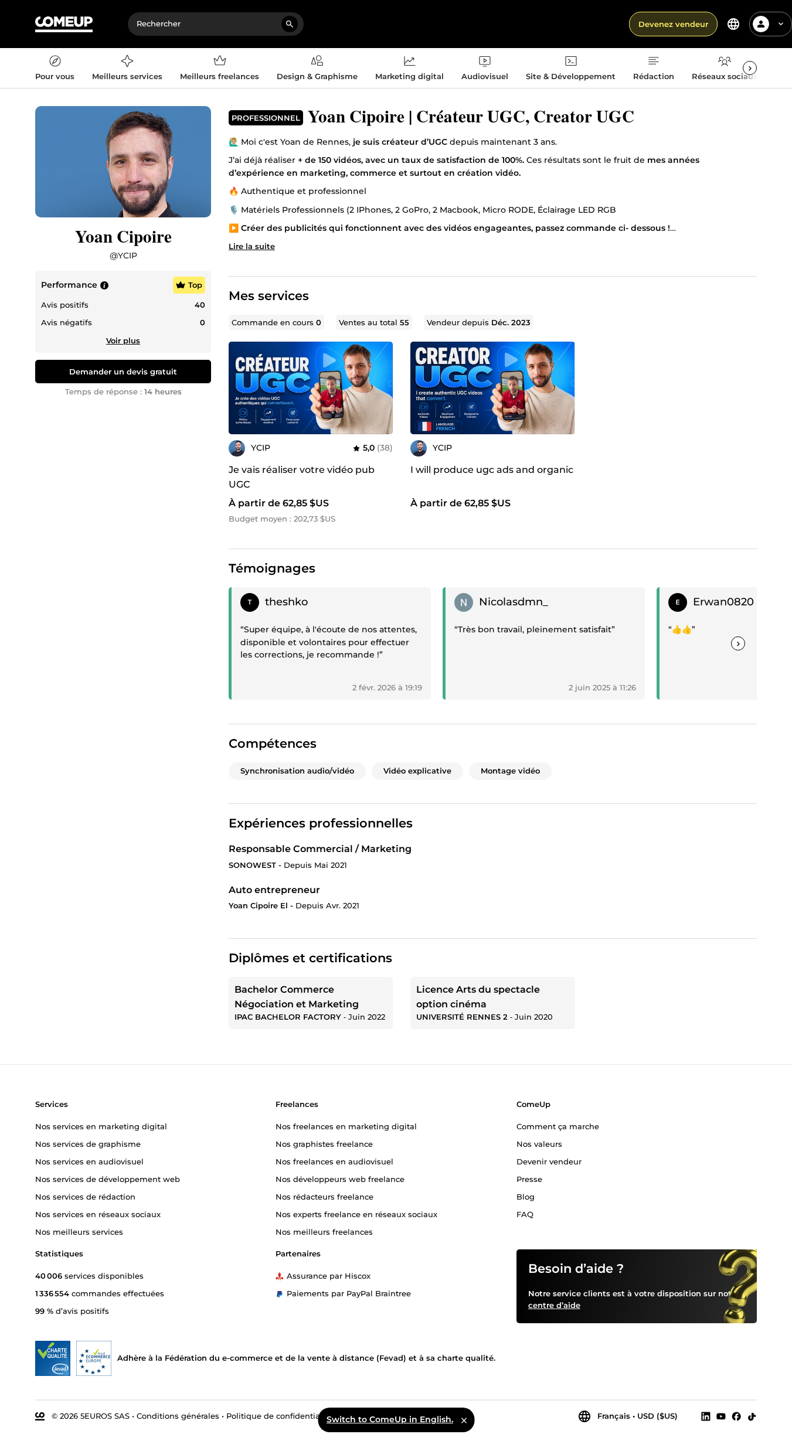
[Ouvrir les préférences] (733, 24)
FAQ (524, 1214)
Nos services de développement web (107, 1179)
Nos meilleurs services (79, 1231)
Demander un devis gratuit (123, 371)
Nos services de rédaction (85, 1196)
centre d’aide (554, 1305)
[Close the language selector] (463, 1420)
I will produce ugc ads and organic (491, 469)
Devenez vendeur (673, 24)
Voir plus (123, 340)
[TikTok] (752, 1416)
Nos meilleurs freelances (324, 1231)
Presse (529, 1179)
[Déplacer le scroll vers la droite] (750, 68)
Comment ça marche (557, 1126)
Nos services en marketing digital (101, 1126)
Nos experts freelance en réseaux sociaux (356, 1214)
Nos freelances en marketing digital (346, 1126)
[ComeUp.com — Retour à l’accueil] (64, 24)
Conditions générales (178, 1415)
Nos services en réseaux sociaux (98, 1214)
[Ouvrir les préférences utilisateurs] (780, 24)
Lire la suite (252, 246)
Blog (525, 1196)
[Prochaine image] (380, 388)
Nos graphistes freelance (324, 1144)
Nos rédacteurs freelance (324, 1196)
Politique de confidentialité (279, 1415)
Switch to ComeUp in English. (390, 1419)
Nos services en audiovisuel (89, 1161)
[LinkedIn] (706, 1416)
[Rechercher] (289, 24)
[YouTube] (721, 1416)
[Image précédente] (241, 388)
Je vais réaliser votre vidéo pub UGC (302, 477)
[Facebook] (736, 1416)
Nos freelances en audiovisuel (334, 1161)
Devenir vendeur (549, 1161)
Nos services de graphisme (88, 1144)
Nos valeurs (539, 1144)
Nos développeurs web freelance (340, 1179)
